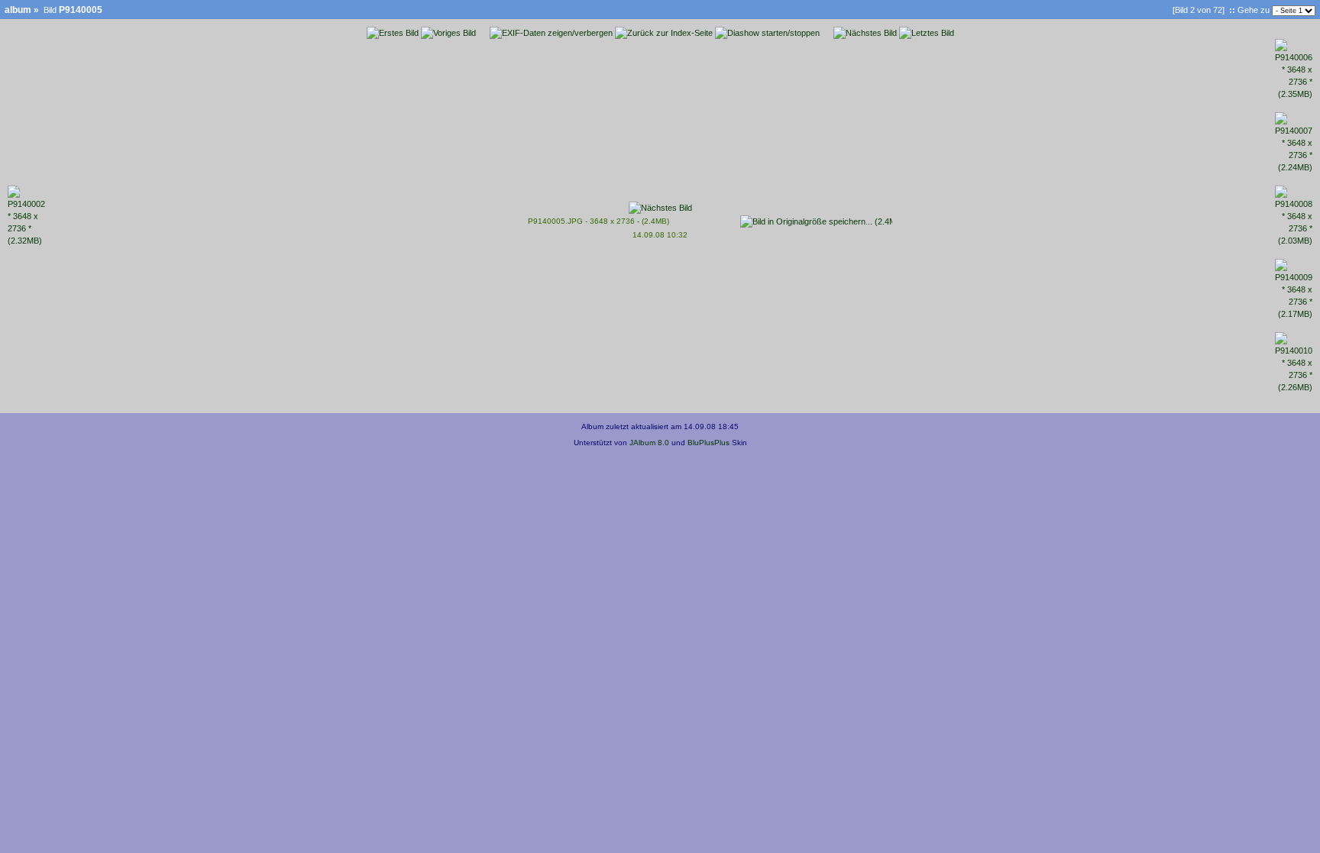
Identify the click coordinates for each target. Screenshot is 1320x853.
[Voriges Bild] (448, 32)
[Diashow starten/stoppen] (767, 32)
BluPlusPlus (709, 442)
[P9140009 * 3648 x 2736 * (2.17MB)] (1293, 313)
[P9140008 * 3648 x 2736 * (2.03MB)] (1293, 240)
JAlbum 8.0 (649, 442)
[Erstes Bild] (393, 32)
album (18, 10)
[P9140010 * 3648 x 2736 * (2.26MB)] (1293, 387)
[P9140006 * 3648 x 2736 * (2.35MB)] (1293, 94)
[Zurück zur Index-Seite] (664, 32)
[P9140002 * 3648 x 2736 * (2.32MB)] (26, 240)
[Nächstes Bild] (865, 32)
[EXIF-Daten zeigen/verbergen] (551, 32)
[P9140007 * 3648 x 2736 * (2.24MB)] (1293, 167)
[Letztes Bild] (926, 32)
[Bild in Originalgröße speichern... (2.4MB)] (816, 218)
